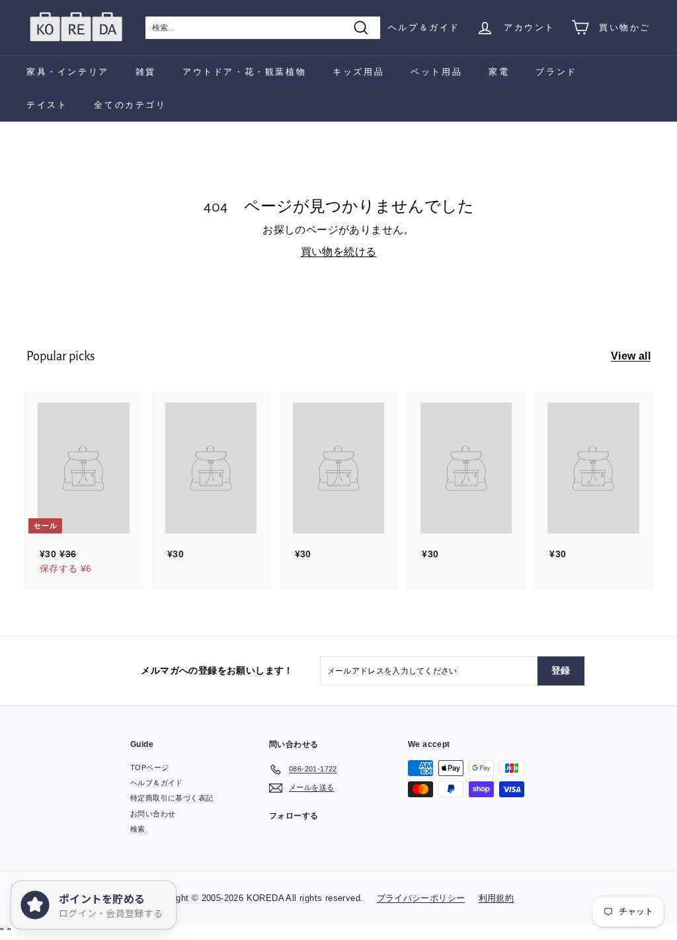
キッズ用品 (358, 72)
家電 (499, 72)
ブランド (556, 72)
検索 (137, 829)
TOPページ (149, 767)
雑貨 (146, 72)
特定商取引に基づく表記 (171, 798)
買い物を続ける (339, 251)
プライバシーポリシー (421, 898)
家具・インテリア (67, 72)
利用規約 (496, 898)
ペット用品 (436, 72)
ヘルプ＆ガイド (424, 27)
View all (631, 356)
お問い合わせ (152, 814)
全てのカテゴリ (130, 105)
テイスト (46, 105)
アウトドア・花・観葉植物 (244, 72)
